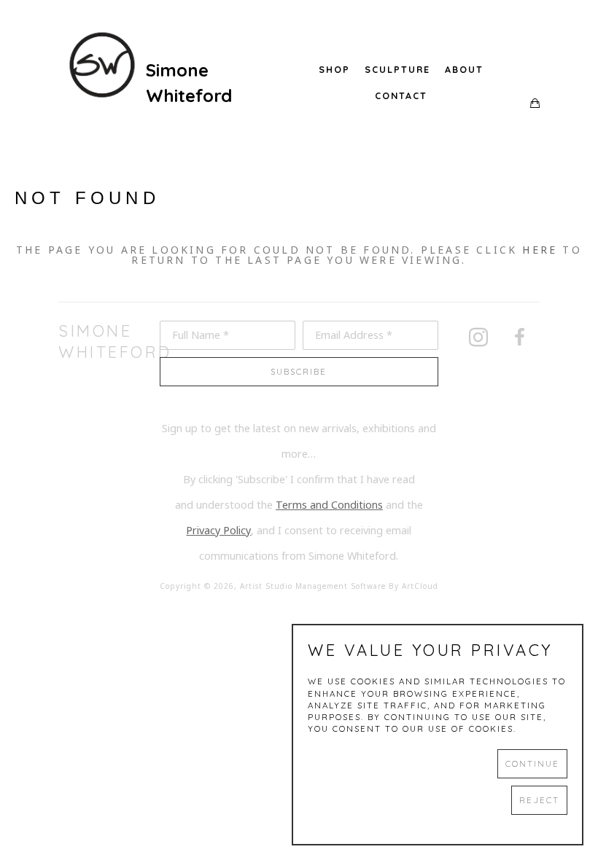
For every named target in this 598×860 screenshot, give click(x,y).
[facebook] (519, 337)
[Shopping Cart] (535, 103)
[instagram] (478, 337)
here (539, 250)
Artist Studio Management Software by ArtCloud (339, 586)
